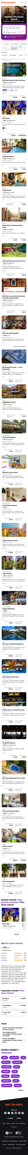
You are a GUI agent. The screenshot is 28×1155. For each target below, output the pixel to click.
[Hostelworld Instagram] (12, 1113)
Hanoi (4, 1057)
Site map (9, 1148)
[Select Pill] (22, 2)
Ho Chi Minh (17, 1062)
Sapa (14, 1071)
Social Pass (14, 1127)
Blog (4, 1123)
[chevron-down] (13, 949)
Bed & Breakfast (6, 435)
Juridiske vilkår (22, 1141)
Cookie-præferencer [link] (17, 1148)
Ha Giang (15, 1076)
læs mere (9, 60)
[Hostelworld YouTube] (16, 1113)
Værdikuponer (11, 1144)
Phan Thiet (14, 1057)
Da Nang (5, 1076)
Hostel (4, 78)
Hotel (4, 470)
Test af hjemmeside (20, 1144)
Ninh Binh (6, 1071)
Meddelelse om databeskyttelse (10, 1141)
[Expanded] (3, 44)
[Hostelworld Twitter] (9, 1113)
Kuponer (5, 1144)
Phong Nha (6, 1081)
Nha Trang (6, 1062)
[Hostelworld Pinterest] (19, 1113)
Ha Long (17, 1085)
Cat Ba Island (7, 1085)
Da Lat (16, 1081)
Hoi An (17, 1067)
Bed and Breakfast (20, 1123)
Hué (23, 1057)
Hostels (8, 1123)
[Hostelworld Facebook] (5, 1113)
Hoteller (13, 1123)
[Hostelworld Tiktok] (22, 1113)
